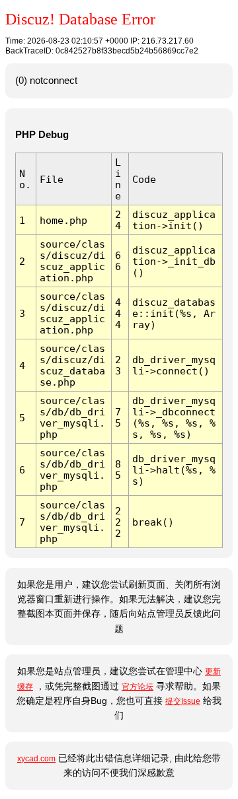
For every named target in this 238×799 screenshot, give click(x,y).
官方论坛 (137, 686)
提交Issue (182, 701)
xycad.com (36, 758)
